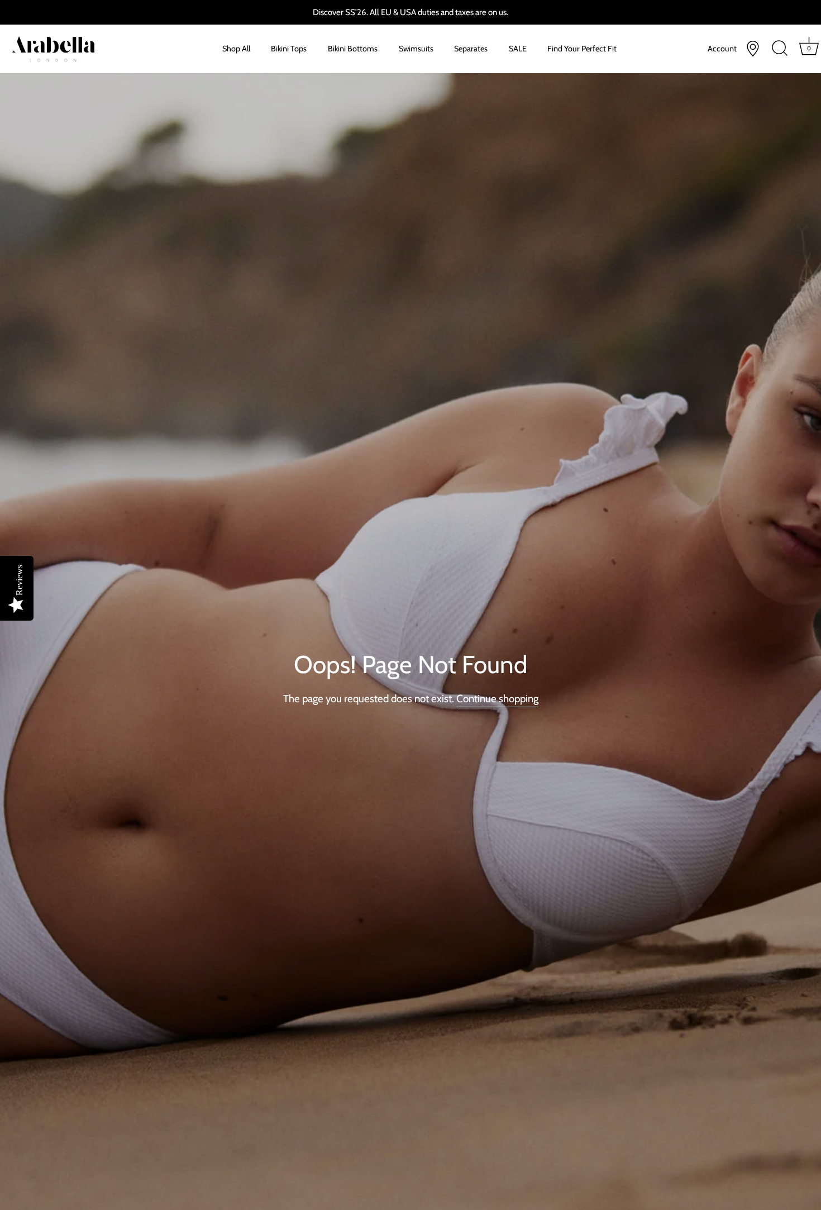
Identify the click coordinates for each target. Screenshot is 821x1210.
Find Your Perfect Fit (582, 49)
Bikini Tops (289, 49)
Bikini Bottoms (353, 49)
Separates (471, 49)
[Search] (780, 48)
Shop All (236, 49)
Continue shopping (497, 698)
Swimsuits (416, 49)
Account (722, 49)
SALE (518, 49)
